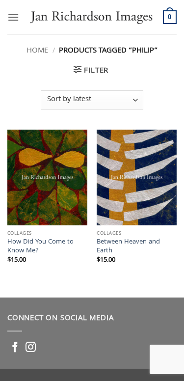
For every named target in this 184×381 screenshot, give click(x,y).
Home (37, 51)
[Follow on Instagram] (31, 348)
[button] (13, 17)
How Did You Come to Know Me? (40, 246)
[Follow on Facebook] (15, 348)
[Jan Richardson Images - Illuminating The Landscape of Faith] (91, 17)
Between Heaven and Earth (128, 246)
